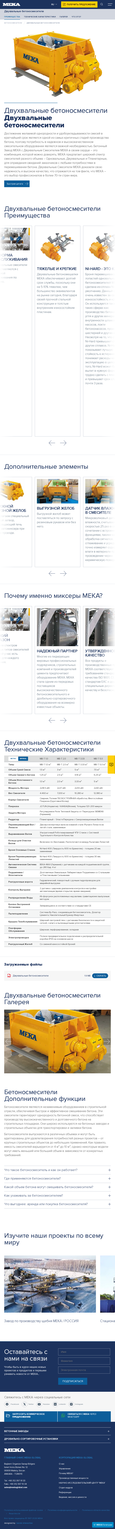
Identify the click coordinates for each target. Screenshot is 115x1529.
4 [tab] (61, 1068)
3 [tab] (54, 1068)
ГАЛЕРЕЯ (64, 17)
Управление (65, 1468)
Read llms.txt (14, 1513)
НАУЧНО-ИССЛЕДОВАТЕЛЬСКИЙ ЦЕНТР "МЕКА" (82, 1483)
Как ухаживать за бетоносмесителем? (33, 1196)
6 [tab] (75, 1068)
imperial (23, 759)
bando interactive (25, 1523)
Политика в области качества (96, 1510)
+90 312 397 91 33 (17, 1480)
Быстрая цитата (15, 183)
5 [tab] (68, 1068)
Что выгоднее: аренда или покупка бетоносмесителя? (46, 1204)
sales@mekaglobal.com (15, 1487)
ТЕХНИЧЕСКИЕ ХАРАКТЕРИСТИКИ (40, 17)
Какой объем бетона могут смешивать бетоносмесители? (48, 1187)
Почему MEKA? (66, 1473)
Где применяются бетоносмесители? (32, 1178)
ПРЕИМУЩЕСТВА (12, 17)
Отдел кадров (66, 1487)
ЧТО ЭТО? (76, 17)
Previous (52, 443)
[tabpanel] (57, 1041)
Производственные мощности (73, 1478)
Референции (65, 1492)
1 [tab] (40, 1068)
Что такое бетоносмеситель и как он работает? (40, 1170)
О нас (62, 1464)
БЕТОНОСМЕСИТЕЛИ (13, 23)
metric (13, 759)
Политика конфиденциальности (62, 1510)
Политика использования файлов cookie (23, 1510)
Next (63, 443)
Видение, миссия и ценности (73, 1497)
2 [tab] (47, 1068)
